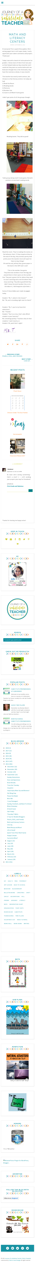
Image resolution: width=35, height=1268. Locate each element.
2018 (7, 748)
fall (23, 896)
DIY (5, 881)
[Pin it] (22, 344)
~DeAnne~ (10, 469)
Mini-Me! (10, 798)
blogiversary (17, 889)
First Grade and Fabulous (15, 486)
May (8, 849)
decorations (15, 896)
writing (26, 923)
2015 (7, 756)
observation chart (16, 904)
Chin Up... (10, 825)
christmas (20, 892)
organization (9, 908)
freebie (6, 900)
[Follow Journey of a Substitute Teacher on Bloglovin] (11, 1199)
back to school (19, 885)
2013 (7, 761)
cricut (6, 896)
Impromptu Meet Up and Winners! (18, 790)
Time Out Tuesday (13, 785)
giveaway (14, 900)
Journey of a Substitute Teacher (13, 1258)
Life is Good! (11, 830)
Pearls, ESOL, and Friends (15, 819)
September (11, 774)
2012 (7, 764)
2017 (7, 751)
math (6, 904)
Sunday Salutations (13, 777)
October (10, 772)
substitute (18, 912)
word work (18, 923)
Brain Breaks (11, 782)
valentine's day (9, 919)
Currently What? (12, 838)
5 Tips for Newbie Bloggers (16, 817)
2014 (7, 758)
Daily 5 (10, 881)
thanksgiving (9, 916)
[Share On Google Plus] (17, 344)
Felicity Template (26, 1258)
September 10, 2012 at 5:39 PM (14, 471)
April (9, 851)
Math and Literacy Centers (15, 822)
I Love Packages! (12, 801)
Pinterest (22, 881)
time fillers (19, 916)
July (8, 843)
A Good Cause (11, 809)
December (10, 766)
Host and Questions (13, 780)
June (9, 846)
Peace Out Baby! (12, 796)
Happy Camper (12, 835)
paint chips (20, 908)
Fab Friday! (10, 811)
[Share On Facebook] (13, 344)
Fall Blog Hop (11, 793)
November (11, 769)
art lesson (8, 885)
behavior (7, 889)
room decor (8, 912)
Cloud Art (10, 788)
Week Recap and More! (14, 827)
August (9, 841)
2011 (7, 862)
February (10, 857)
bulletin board (9, 892)
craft (28, 892)
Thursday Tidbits (12, 814)
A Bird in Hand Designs (15, 1260)
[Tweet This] (8, 344)
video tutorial (22, 919)
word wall (8, 923)
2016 (7, 753)
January (10, 859)
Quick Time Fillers (18, 705)
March (9, 854)
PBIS (16, 881)
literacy (22, 900)
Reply (30, 490)
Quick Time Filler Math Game (16, 833)
